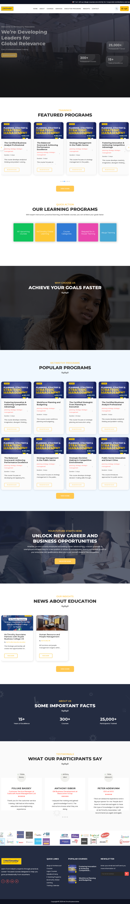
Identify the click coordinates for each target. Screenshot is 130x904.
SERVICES (58, 8)
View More (65, 189)
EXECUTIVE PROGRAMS (72, 8)
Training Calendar (53, 886)
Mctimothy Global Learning (53, 881)
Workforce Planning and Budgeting (87, 879)
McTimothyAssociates (71, 902)
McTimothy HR (45, 641)
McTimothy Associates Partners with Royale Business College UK (15, 637)
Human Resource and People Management (49, 636)
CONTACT (95, 8)
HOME (35, 8)
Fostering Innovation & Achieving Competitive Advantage (87, 868)
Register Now (65, 561)
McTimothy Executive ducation (15, 642)
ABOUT (42, 8)
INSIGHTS (86, 8)
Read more (11, 656)
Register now (12, 170)
